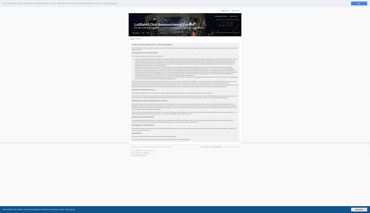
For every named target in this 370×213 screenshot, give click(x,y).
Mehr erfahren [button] (70, 209)
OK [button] (359, 3)
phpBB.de (146, 152)
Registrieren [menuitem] (227, 11)
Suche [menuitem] (148, 33)
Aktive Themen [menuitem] (234, 16)
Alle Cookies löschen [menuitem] (216, 147)
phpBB (137, 150)
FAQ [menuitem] (143, 33)
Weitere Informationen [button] (110, 3)
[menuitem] (135, 33)
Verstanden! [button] (359, 209)
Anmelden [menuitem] (236, 11)
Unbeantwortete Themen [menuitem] (220, 16)
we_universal (136, 153)
